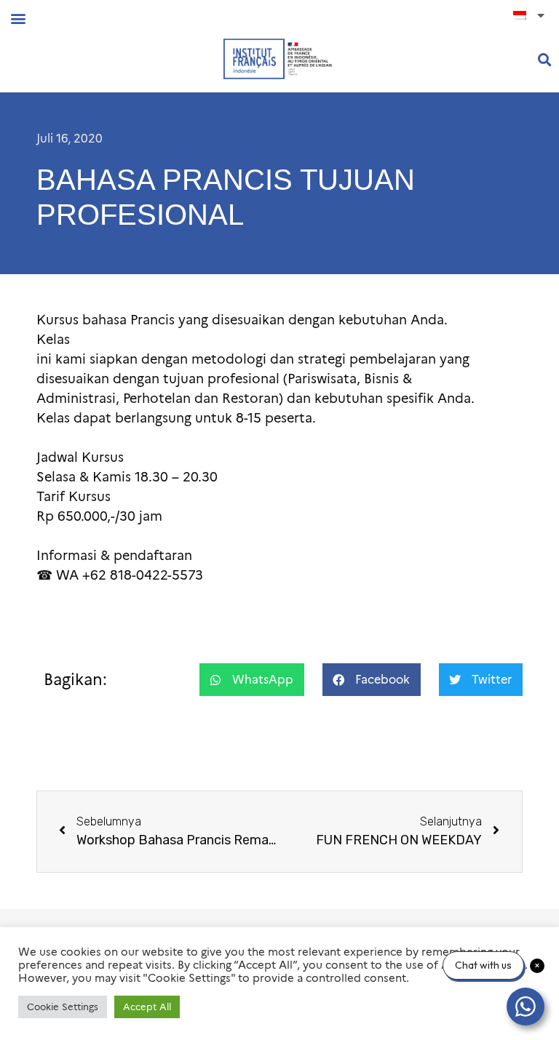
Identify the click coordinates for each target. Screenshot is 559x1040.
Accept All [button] (147, 1006)
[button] (18, 18)
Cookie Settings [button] (62, 1006)
